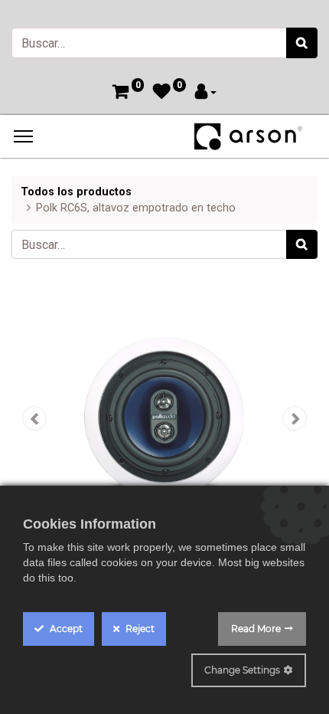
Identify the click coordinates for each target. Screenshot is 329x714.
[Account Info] (206, 93)
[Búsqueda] (302, 43)
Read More (256, 628)
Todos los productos (76, 191)
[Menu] (23, 136)
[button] (34, 418)
